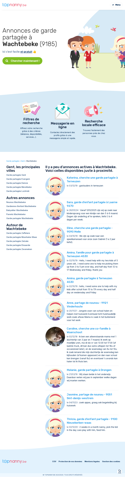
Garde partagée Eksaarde (18, 245)
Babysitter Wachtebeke (17, 210)
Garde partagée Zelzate (17, 241)
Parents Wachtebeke (16, 214)
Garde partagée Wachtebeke (19, 218)
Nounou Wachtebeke (16, 202)
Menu (117, 5)
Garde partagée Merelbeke (19, 187)
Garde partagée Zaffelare (18, 233)
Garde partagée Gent (16, 175)
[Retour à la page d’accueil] (14, 5)
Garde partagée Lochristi (17, 191)
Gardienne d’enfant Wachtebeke (21, 206)
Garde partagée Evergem (18, 179)
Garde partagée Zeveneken (19, 249)
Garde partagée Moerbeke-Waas (21, 237)
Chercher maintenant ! (25, 60)
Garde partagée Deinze (17, 183)
